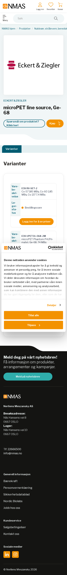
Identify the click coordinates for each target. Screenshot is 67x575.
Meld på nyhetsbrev (28, 376)
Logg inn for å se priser (36, 221)
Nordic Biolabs (13, 501)
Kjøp (52, 123)
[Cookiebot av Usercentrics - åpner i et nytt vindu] (48, 248)
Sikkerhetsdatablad (16, 494)
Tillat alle (33, 315)
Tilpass (31, 324)
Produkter (25, 28)
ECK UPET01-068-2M (33, 236)
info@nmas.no (12, 453)
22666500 (14, 449)
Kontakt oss (11, 534)
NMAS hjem (8, 28)
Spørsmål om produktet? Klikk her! (23, 123)
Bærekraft (10, 481)
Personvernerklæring (17, 487)
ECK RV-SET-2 (29, 188)
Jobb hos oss (11, 507)
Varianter (11, 149)
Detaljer (52, 305)
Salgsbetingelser (14, 527)
